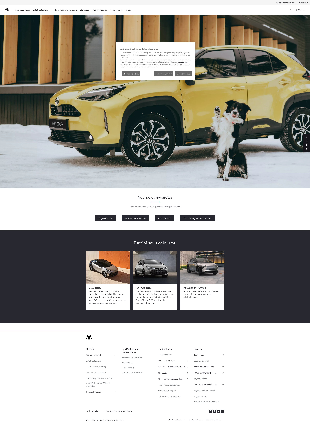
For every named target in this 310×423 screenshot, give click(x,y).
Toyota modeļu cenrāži (96, 372)
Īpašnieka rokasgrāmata (169, 384)
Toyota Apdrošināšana (132, 372)
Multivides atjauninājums (169, 396)
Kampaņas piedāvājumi (132, 357)
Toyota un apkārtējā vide (205, 384)
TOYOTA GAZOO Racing (205, 372)
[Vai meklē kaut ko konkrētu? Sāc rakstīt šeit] (290, 10)
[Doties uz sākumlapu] (7, 9)
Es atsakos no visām (164, 74)
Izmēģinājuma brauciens (285, 2)
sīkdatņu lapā (183, 62)
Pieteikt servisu (165, 354)
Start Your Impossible (204, 366)
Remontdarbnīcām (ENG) (207, 401)
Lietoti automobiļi (41, 9)
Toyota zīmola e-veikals (204, 390)
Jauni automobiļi (22, 9)
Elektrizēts (85, 9)
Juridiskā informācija (176, 420)
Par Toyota (199, 354)
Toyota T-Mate (200, 378)
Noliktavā (127, 362)
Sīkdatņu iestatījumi (195, 420)
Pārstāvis (304, 2)
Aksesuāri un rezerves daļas (171, 378)
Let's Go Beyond (201, 360)
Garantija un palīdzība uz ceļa (171, 366)
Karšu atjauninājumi (167, 390)
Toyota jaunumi (201, 396)
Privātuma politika (213, 420)
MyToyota (301, 10)
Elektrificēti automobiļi (96, 366)
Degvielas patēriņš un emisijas (99, 378)
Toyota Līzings (128, 367)
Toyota (128, 9)
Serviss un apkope (166, 360)
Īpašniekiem (116, 9)
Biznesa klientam (100, 9)
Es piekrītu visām (183, 74)
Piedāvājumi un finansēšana (64, 9)
